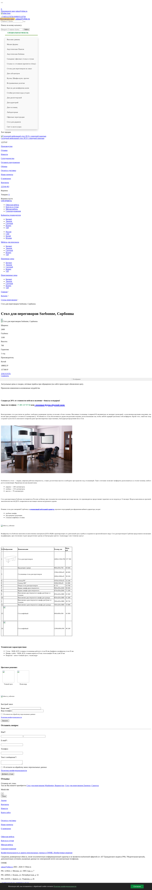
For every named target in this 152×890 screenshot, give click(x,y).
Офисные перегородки (15, 117)
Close (4, 796)
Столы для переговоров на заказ (19, 69)
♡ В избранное (76, 379)
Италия (9, 238)
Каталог (4, 296)
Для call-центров (13, 73)
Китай (8, 236)
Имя (2, 732)
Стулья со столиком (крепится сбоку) (21, 64)
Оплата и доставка (8, 170)
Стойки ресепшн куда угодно (18, 93)
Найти (26, 29)
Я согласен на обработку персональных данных (19, 714)
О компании (6, 179)
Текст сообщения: (8, 757)
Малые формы (12, 44)
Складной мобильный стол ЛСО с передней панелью (22, 138)
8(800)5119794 (20, 17)
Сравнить (5, 376)
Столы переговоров (9, 300)
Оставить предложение (10, 162)
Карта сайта (6, 812)
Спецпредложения (13, 211)
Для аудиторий (12, 102)
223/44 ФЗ (5, 187)
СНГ (8, 234)
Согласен (137, 886)
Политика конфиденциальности (11, 717)
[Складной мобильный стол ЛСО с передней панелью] (23, 136)
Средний (9, 223)
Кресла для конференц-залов (18, 88)
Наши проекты (7, 174)
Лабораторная (12, 112)
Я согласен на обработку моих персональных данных (25, 767)
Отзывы (4, 150)
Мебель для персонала (10, 242)
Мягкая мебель (12, 209)
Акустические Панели (15, 49)
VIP (7, 228)
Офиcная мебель (12, 205)
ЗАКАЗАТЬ (6, 374)
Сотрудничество (7, 158)
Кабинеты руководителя (11, 215)
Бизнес (8, 226)
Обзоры (4, 166)
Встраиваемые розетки (16, 83)
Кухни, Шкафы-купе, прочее (18, 78)
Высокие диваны (13, 39)
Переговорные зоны (9, 275)
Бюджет (9, 219)
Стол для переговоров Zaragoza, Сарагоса (82, 786)
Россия (8, 232)
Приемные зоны (7, 259)
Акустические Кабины (15, 54)
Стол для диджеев (14, 122)
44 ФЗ (2, 6)
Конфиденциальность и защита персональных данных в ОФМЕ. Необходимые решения (36, 853)
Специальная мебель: (18, 33)
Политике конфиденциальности (65, 886)
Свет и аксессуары (14, 127)
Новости (4, 154)
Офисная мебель (7, 837)
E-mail (3, 740)
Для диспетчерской (14, 98)
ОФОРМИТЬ (6, 201)
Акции (4, 800)
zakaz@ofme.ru (21, 11)
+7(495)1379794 (7, 17)
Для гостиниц (12, 107)
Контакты (5, 183)
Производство (6, 146)
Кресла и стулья (12, 207)
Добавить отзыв (7, 774)
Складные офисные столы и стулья (20, 59)
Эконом (9, 221)
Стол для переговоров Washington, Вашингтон (45, 786)
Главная (4, 292)
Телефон (4, 749)
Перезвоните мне (8, 11)
